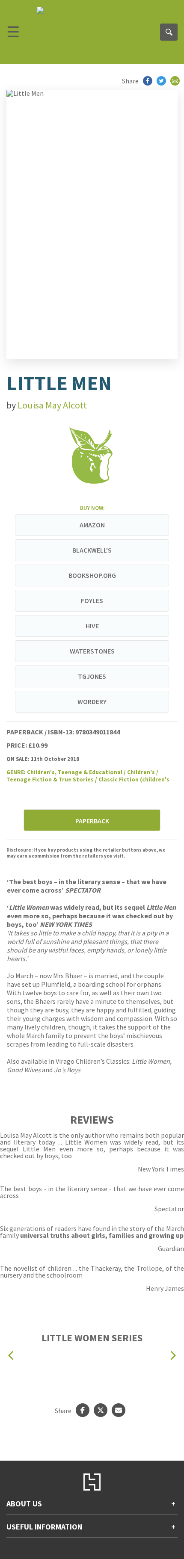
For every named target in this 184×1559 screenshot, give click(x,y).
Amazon (92, 525)
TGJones (92, 676)
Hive (92, 625)
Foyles (92, 600)
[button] (10, 1355)
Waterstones (92, 651)
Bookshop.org (92, 575)
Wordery (92, 701)
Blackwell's (92, 550)
